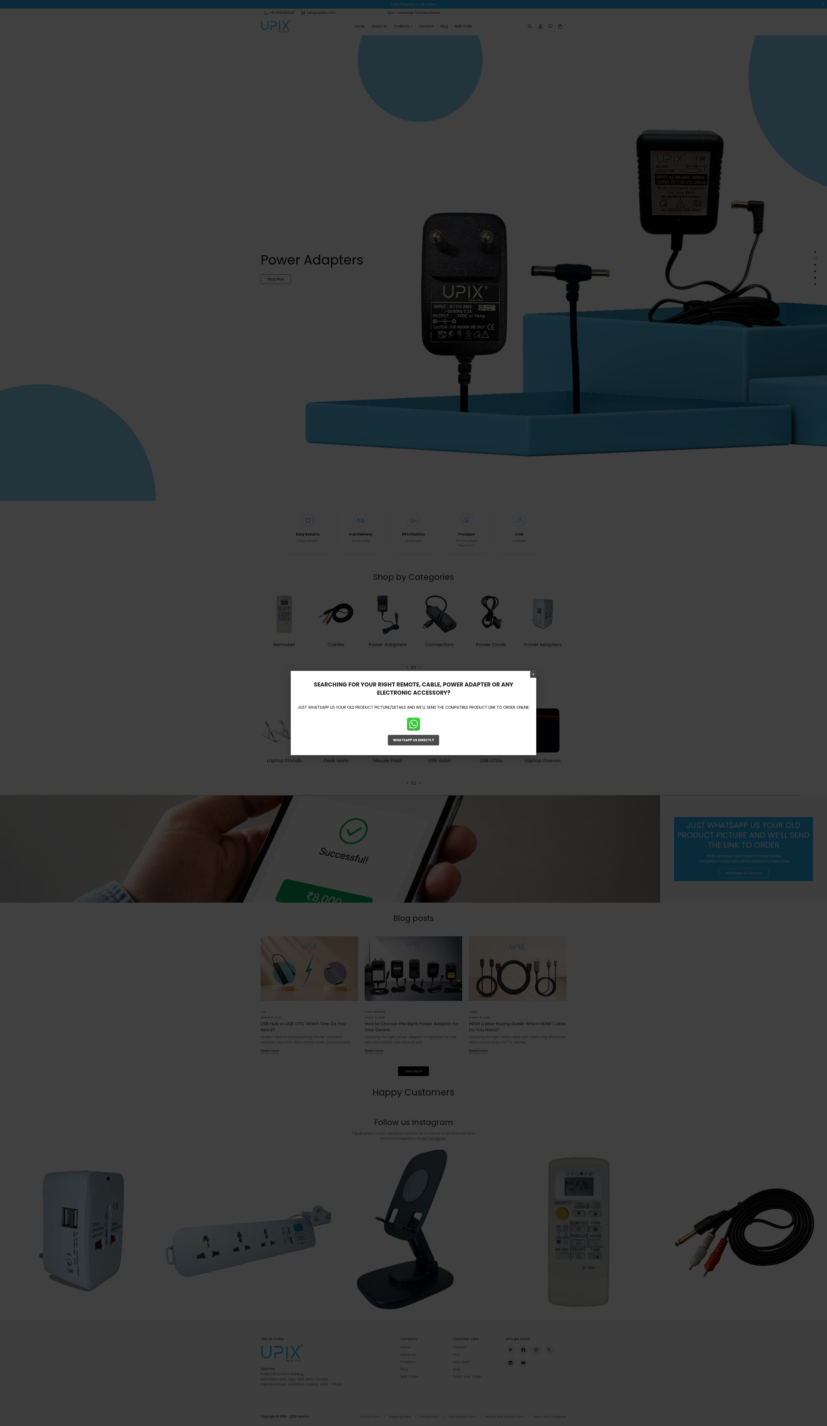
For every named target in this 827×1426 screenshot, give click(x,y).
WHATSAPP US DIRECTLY (413, 740)
